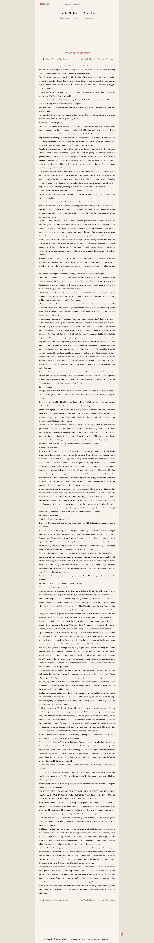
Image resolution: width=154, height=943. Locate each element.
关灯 (66, 53)
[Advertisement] (77, 35)
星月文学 (49, 4)
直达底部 (87, 53)
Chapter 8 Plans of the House (57, 59)
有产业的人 (76, 4)
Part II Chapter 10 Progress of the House (99, 59)
